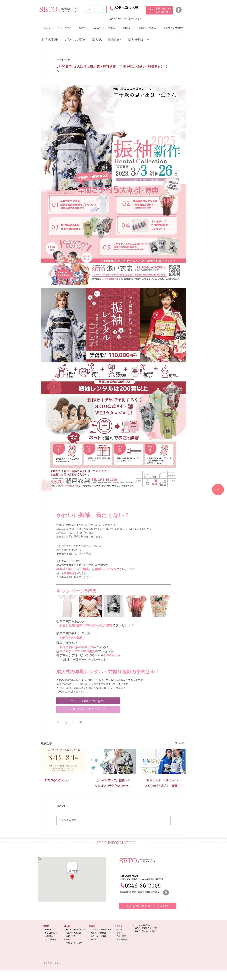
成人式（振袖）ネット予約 (146, 928)
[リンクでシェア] (80, 722)
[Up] (218, 489)
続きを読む (136, 39)
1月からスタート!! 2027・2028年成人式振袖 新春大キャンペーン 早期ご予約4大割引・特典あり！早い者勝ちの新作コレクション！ (163, 784)
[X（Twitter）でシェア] (65, 722)
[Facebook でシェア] (57, 722)
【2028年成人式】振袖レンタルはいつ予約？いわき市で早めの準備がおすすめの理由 (113, 784)
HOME (46, 926)
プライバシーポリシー (52, 963)
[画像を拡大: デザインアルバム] (113, 606)
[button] (64, 28)
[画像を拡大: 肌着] (67, 606)
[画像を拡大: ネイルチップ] (90, 606)
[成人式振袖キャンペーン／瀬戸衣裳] (163, 761)
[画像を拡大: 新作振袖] (159, 606)
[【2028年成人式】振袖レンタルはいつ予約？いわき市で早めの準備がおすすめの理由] (113, 761)
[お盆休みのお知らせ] (63, 761)
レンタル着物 (74, 39)
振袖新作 (115, 39)
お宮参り (118, 926)
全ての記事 (49, 39)
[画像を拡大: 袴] (136, 606)
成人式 (97, 39)
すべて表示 (180, 743)
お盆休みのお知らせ (57, 780)
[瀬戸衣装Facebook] (166, 892)
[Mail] (151, 10)
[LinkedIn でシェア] (72, 722)
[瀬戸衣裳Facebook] (179, 10)
